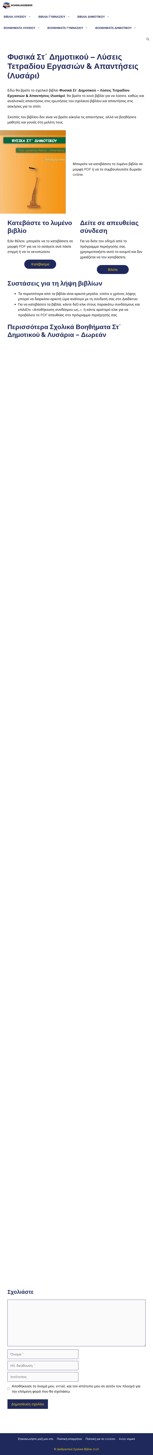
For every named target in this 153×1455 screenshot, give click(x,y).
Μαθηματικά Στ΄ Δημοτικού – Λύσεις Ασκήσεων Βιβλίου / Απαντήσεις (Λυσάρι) (112, 874)
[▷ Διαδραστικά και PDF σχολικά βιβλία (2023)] (17, 5)
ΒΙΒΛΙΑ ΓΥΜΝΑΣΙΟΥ (51, 16)
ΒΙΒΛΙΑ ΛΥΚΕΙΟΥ (15, 16)
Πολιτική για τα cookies (100, 1439)
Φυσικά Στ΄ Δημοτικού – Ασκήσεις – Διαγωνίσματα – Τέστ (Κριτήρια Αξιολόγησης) (112, 1092)
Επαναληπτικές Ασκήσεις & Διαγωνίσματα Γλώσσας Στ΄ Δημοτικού (41, 654)
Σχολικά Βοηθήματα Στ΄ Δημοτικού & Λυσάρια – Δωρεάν (41, 394)
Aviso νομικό (127, 1439)
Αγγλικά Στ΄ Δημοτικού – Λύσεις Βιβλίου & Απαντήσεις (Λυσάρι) (111, 1234)
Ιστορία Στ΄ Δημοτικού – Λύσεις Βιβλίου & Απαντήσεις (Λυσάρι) (41, 765)
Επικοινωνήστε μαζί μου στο (35, 1439)
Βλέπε (113, 269)
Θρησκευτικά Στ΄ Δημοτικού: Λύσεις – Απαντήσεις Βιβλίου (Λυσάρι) (41, 1234)
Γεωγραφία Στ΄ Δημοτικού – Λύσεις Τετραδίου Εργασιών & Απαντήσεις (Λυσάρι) (41, 1202)
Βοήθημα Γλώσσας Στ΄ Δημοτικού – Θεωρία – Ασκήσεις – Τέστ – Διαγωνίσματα (112, 543)
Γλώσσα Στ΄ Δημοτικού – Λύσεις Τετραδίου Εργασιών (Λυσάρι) (41, 541)
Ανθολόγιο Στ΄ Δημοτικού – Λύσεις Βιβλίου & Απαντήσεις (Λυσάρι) (112, 651)
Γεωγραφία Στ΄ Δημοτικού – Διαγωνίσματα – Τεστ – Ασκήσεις (112, 1200)
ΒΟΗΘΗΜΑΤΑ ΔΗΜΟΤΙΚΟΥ (113, 28)
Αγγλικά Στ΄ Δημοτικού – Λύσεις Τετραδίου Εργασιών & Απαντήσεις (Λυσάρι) (41, 1270)
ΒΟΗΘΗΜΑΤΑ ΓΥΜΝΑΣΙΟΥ (65, 28)
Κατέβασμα (40, 264)
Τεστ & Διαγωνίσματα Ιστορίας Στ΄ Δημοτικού (41, 873)
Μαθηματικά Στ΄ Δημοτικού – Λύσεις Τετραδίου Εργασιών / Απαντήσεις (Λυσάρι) (41, 983)
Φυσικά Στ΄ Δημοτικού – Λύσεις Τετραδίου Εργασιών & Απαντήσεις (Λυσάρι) (41, 1091)
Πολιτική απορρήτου (69, 1439)
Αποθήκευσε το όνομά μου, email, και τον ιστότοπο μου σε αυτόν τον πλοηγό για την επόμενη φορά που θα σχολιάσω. (76, 1389)
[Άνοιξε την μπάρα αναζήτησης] (148, 39)
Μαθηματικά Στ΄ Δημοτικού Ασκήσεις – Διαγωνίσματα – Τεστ (112, 982)
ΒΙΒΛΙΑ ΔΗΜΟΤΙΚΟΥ (91, 16)
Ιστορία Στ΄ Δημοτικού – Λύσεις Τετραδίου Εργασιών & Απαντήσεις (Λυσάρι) (112, 765)
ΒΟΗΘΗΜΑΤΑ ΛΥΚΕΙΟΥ (19, 28)
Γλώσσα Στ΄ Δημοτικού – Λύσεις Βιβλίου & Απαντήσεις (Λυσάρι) (112, 436)
